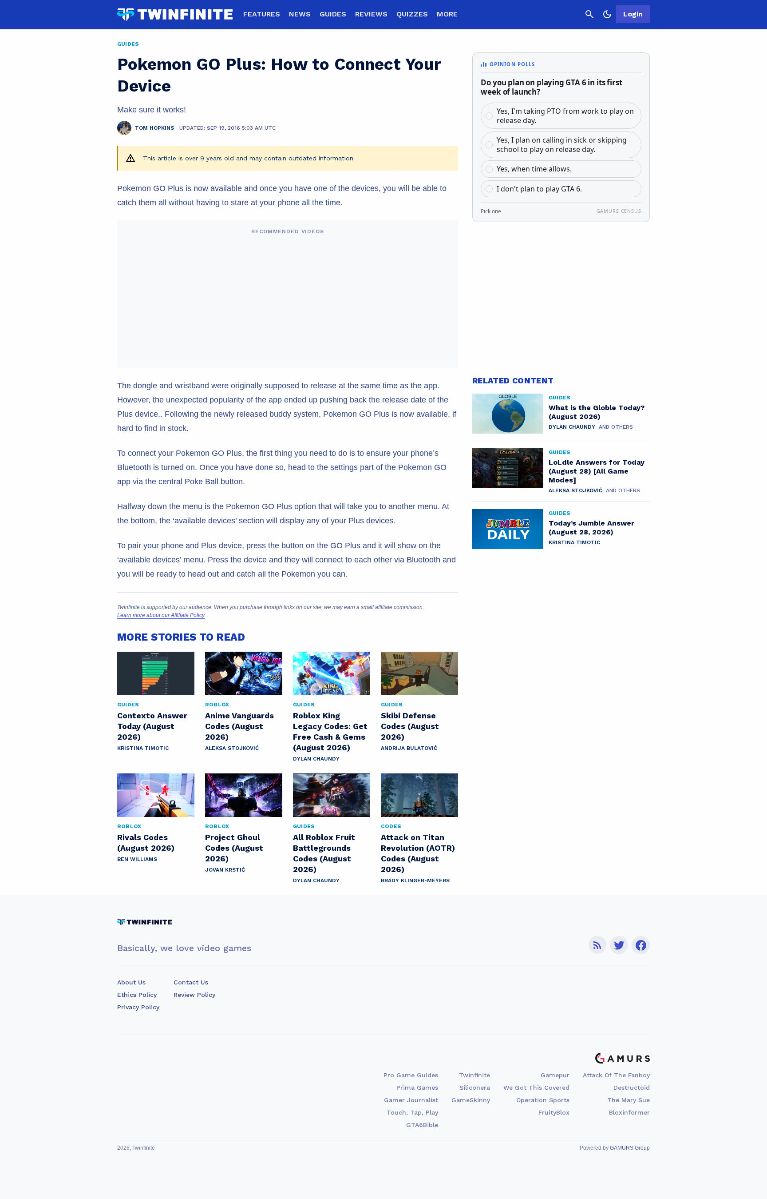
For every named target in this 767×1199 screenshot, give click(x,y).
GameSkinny (470, 1099)
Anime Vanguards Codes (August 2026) (239, 726)
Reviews (371, 14)
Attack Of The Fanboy (616, 1075)
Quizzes (412, 14)
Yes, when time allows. (534, 169)
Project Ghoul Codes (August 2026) (234, 848)
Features (261, 14)
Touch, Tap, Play (412, 1112)
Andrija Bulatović (409, 748)
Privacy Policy (138, 1007)
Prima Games (417, 1087)
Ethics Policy (137, 994)
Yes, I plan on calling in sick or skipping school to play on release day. (562, 144)
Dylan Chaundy (316, 759)
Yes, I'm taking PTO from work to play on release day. (565, 115)
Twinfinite (474, 1075)
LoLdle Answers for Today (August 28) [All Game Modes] (596, 471)
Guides (333, 14)
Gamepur (555, 1075)
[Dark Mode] (607, 14)
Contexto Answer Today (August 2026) (152, 726)
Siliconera (474, 1087)
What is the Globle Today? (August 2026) (596, 412)
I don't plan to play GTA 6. (539, 189)
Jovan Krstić (225, 870)
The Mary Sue (628, 1099)
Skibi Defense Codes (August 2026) (410, 726)
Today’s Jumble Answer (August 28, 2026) (591, 527)
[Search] (589, 14)
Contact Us (191, 982)
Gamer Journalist (411, 1099)
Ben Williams (137, 859)
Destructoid (631, 1087)
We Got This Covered (536, 1087)
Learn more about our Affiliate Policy (161, 615)
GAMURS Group (630, 1148)
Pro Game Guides (411, 1075)
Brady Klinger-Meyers (415, 880)
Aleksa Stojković (232, 748)
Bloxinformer (629, 1112)
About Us (131, 982)
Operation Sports (542, 1099)
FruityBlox (553, 1112)
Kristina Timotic (143, 748)
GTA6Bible (422, 1124)
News (300, 14)
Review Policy (194, 994)
